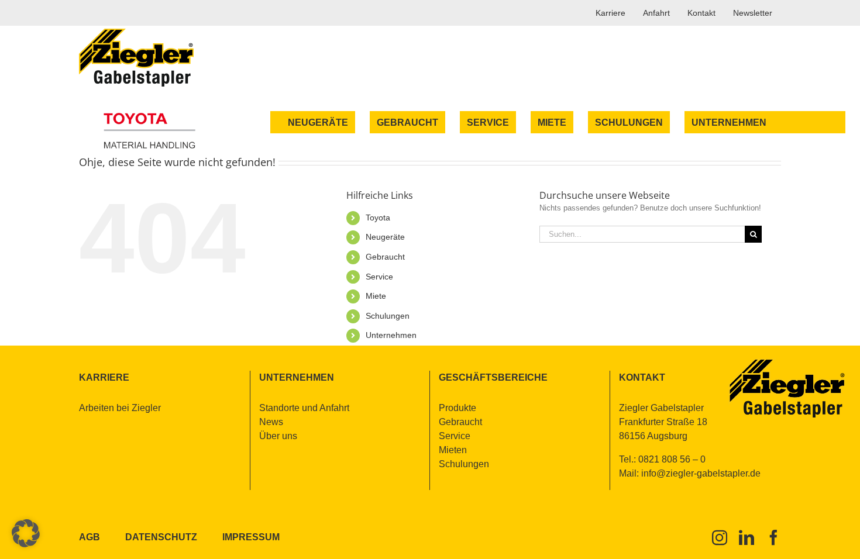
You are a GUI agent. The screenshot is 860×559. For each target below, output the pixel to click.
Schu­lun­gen (388, 315)
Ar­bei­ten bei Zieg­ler (120, 408)
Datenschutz (161, 537)
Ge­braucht (385, 256)
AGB (89, 537)
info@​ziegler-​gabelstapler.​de (701, 473)
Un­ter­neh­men (391, 335)
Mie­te (376, 296)
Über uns (278, 436)
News (271, 422)
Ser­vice (379, 276)
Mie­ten (453, 450)
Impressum (251, 537)
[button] (25, 533)
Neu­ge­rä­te (385, 236)
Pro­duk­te (457, 408)
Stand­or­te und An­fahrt (304, 408)
